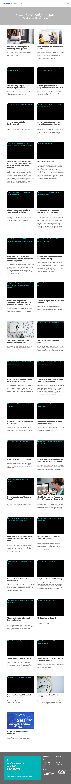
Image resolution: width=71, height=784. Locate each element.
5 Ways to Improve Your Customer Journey (50, 302)
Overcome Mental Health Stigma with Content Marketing (19, 380)
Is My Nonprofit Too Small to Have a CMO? (50, 48)
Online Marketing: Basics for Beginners (17, 732)
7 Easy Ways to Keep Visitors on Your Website (19, 498)
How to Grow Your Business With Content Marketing (49, 258)
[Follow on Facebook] (8, 773)
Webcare (58, 762)
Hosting (44, 766)
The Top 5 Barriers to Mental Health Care (48, 341)
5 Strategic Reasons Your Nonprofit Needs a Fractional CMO (50, 87)
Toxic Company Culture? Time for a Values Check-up (50, 660)
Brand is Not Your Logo (45, 161)
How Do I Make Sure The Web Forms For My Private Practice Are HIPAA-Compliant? (20, 259)
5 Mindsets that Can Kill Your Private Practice (18, 580)
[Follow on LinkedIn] (10, 773)
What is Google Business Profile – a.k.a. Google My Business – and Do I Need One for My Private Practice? (19, 164)
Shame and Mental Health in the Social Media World (49, 423)
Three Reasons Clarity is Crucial (19, 659)
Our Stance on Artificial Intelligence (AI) (16, 123)
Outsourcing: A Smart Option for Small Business (49, 696)
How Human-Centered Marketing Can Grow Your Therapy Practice (50, 460)
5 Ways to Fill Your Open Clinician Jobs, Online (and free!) (50, 380)
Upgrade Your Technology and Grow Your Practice (49, 537)
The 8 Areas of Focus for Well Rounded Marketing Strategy (18, 341)
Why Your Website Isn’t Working (49, 579)
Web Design (45, 759)
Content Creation (46, 764)
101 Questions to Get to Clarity (48, 618)
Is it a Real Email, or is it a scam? (19, 459)
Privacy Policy (31, 776)
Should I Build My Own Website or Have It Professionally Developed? (50, 498)
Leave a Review (59, 764)
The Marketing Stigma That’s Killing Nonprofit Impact (18, 87)
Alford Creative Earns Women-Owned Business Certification (49, 123)
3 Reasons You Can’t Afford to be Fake (19, 696)
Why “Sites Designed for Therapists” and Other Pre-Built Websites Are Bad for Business (19, 303)
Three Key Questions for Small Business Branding (18, 619)
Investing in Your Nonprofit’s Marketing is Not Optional (18, 48)
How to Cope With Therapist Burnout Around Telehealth (48, 211)
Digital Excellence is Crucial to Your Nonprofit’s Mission (18, 211)
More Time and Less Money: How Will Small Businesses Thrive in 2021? (19, 538)
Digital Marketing (46, 762)
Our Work (45, 769)
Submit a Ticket (59, 759)
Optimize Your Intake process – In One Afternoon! (20, 423)
